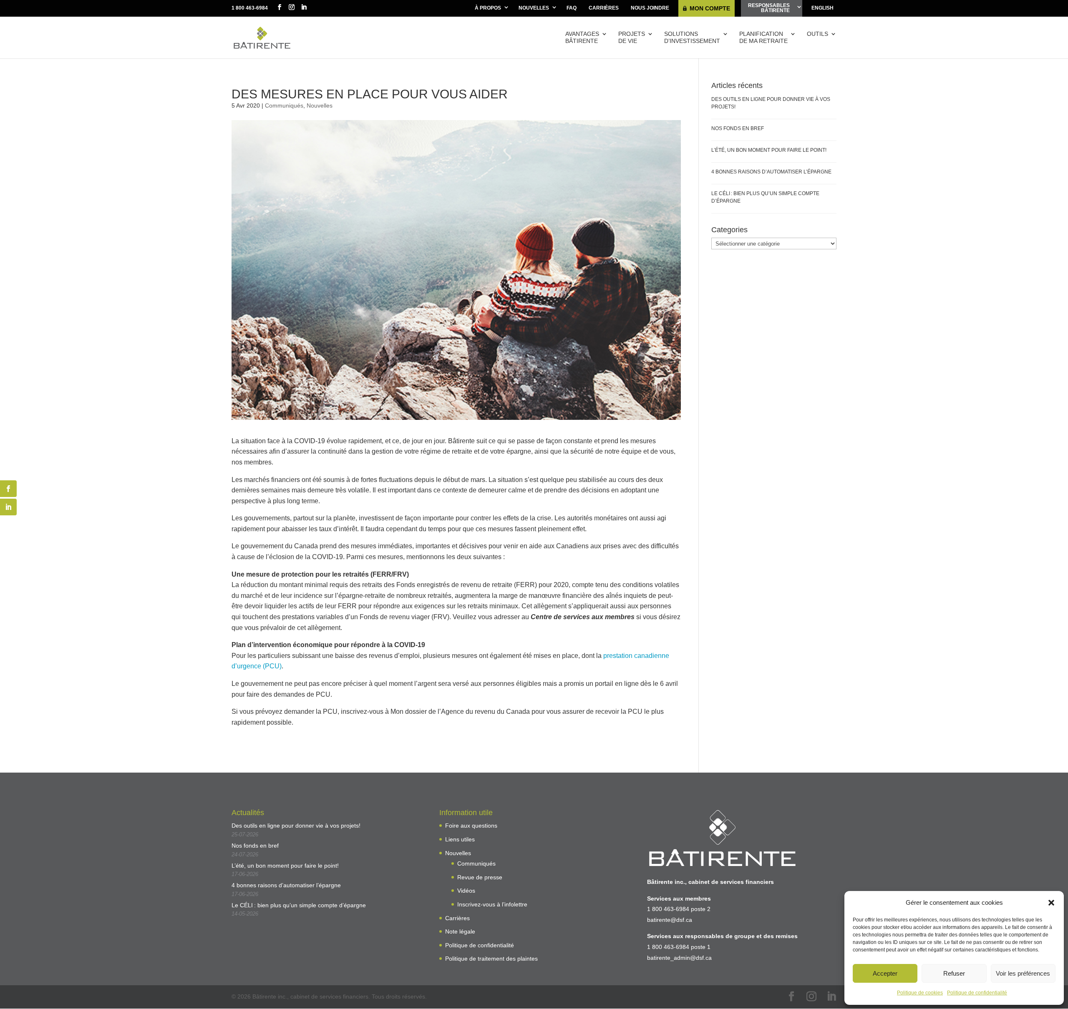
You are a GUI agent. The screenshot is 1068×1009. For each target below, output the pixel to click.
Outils (817, 33)
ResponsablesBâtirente (769, 8)
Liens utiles (460, 839)
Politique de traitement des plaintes (491, 958)
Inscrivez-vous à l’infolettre (492, 904)
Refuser (954, 973)
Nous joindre (650, 8)
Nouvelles (534, 8)
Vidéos (466, 890)
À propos (488, 8)
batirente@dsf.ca (669, 919)
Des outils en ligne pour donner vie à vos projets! (296, 825)
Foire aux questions (471, 825)
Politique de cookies (920, 993)
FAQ (572, 8)
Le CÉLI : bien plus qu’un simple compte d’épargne (299, 905)
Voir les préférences (1023, 973)
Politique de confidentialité (977, 993)
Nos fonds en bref (737, 128)
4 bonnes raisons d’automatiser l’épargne (771, 172)
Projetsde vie (631, 37)
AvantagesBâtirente (582, 37)
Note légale (460, 931)
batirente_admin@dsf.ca (679, 957)
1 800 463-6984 (250, 8)
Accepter (885, 973)
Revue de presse (479, 877)
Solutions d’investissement (692, 37)
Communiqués (284, 105)
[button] (1051, 903)
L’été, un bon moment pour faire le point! (768, 150)
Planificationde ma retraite (763, 37)
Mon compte (710, 8)
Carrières (604, 8)
